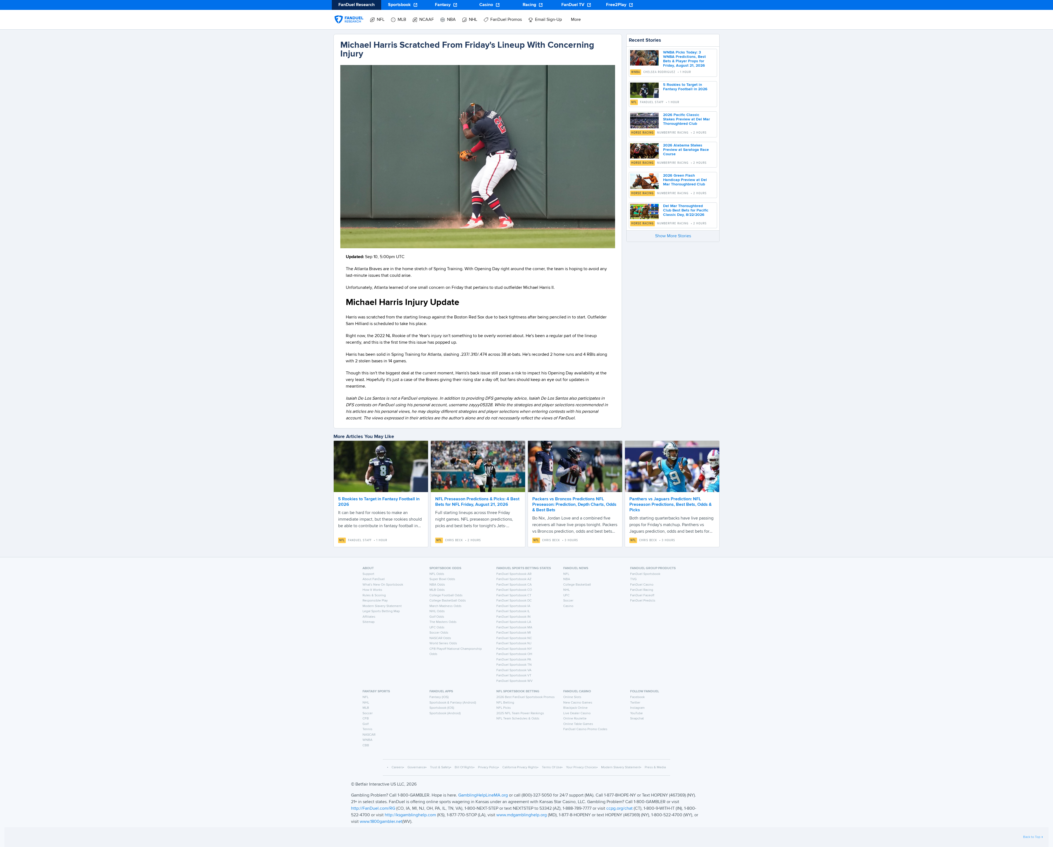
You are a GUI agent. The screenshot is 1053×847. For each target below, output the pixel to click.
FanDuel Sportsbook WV (514, 681)
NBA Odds (437, 584)
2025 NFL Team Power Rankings (520, 713)
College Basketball (577, 584)
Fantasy (443, 5)
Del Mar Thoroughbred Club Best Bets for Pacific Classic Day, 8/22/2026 (685, 210)
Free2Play (616, 5)
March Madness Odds (445, 606)
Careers (397, 767)
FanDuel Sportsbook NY (514, 649)
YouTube (636, 713)
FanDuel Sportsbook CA (514, 584)
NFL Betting (505, 702)
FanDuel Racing (641, 590)
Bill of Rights (464, 767)
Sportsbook (399, 5)
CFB (366, 718)
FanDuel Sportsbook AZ (513, 579)
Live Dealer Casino (577, 713)
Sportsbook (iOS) (441, 708)
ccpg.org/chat (619, 808)
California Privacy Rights (519, 767)
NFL (634, 102)
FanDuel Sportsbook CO (514, 590)
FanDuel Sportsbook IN (513, 617)
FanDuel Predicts (642, 600)
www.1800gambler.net (381, 822)
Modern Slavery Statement (382, 606)
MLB (366, 708)
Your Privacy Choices (581, 767)
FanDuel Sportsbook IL (513, 611)
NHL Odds (437, 611)
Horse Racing (642, 132)
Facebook (637, 697)
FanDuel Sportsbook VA (513, 670)
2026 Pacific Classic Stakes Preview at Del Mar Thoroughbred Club (686, 119)
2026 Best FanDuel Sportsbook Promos (525, 697)
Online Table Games (578, 724)
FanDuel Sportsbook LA (513, 622)
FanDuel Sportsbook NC (514, 638)
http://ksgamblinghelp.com (410, 815)
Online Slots (572, 697)
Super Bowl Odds (442, 579)
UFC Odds (437, 627)
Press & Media (655, 767)
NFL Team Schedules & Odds (517, 718)
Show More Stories (673, 236)
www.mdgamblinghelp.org (521, 815)
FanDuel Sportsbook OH (514, 654)
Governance (416, 767)
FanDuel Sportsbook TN (514, 665)
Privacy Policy (488, 767)
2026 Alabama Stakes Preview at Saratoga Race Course (686, 149)
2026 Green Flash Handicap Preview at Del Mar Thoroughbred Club (685, 180)
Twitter (635, 702)
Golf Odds (436, 617)
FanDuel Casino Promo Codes (585, 729)
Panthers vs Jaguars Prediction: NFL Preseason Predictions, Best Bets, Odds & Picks (670, 504)
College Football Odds (446, 595)
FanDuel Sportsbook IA (513, 606)
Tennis (367, 729)
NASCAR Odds (440, 638)
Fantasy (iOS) (439, 697)
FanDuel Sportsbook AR (513, 574)
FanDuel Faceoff (642, 595)
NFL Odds (436, 574)
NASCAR (369, 734)
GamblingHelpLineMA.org (483, 795)
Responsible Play (375, 600)
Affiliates (369, 617)
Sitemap (369, 622)
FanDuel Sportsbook (645, 574)
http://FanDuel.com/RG (373, 808)
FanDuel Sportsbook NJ (513, 643)
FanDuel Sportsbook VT (513, 675)
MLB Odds (437, 590)
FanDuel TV (572, 5)
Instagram (637, 708)
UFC (566, 595)
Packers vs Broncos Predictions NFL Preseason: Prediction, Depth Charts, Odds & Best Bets (574, 504)
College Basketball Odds (447, 600)
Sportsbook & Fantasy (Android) (452, 702)
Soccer (568, 600)
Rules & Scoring (374, 595)
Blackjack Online (575, 708)
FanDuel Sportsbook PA (513, 659)
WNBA (635, 72)
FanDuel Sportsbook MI (513, 632)
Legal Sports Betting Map (381, 611)
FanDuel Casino (641, 584)
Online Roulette (575, 718)
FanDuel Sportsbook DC (514, 600)
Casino (486, 5)
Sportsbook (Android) (445, 713)
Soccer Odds (438, 632)
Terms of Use (552, 767)
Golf (366, 724)
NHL (566, 590)
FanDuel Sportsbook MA (514, 627)
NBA (566, 579)
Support (368, 574)
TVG (633, 579)
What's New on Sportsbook (383, 584)
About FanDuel (374, 579)
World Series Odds (443, 643)
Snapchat (637, 718)
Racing (529, 5)
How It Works (372, 590)
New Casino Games (577, 702)
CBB (366, 745)
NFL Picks (503, 708)
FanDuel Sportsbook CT (513, 595)
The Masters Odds (443, 622)
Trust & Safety (440, 767)
